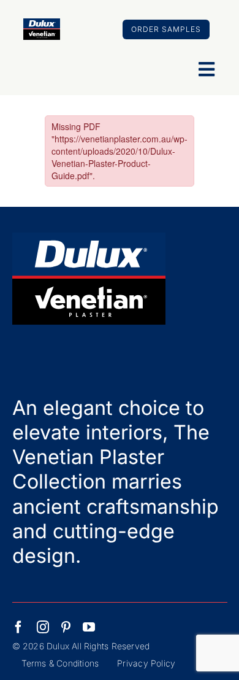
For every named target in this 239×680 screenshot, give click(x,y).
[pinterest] (65, 627)
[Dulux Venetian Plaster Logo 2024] (41, 23)
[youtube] (89, 627)
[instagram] (43, 627)
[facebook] (18, 627)
